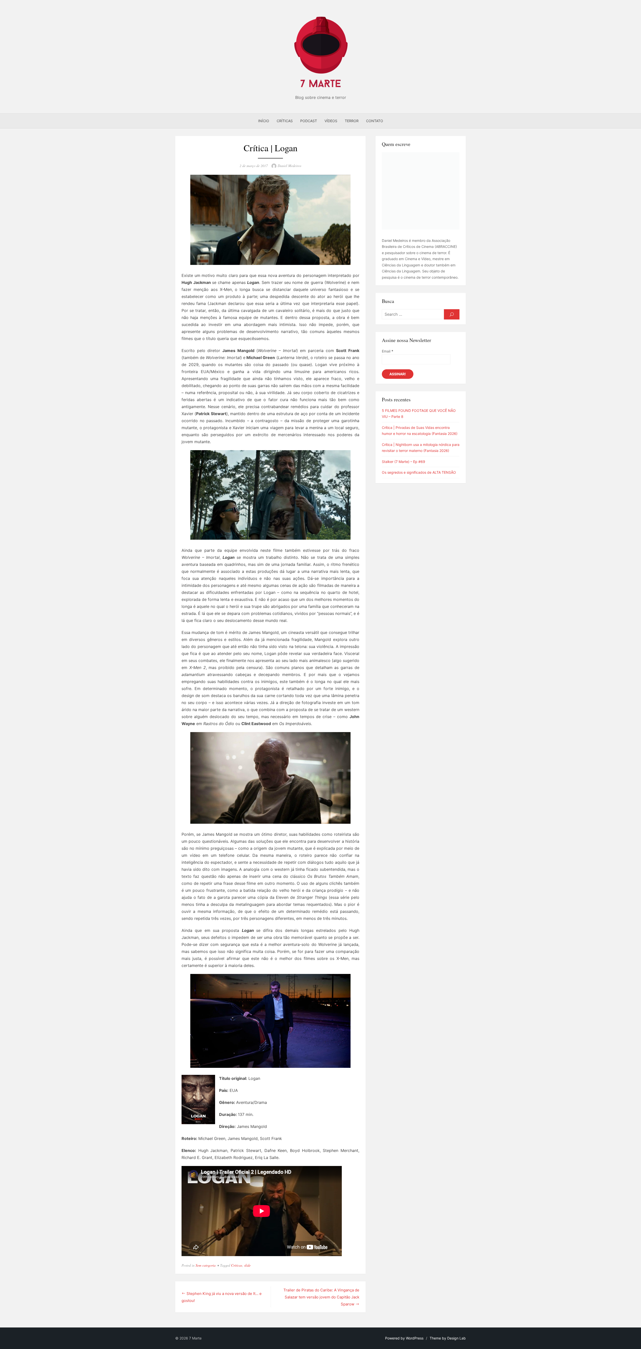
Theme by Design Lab (448, 1338)
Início (263, 121)
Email (387, 351)
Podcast (308, 121)
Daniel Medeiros (289, 165)
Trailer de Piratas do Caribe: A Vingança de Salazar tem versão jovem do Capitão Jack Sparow (321, 1297)
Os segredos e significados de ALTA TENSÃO (419, 472)
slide (247, 1265)
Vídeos (331, 121)
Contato (374, 121)
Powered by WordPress (404, 1338)
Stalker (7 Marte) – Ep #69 (403, 461)
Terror (352, 121)
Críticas (285, 121)
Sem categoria (206, 1265)
